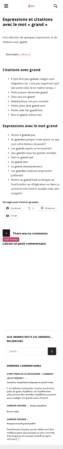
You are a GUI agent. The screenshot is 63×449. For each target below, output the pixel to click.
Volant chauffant (38, 405)
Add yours (11, 239)
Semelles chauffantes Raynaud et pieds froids (30, 382)
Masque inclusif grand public (21, 423)
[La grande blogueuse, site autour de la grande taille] (31, 6)
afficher (25, 54)
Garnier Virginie (16, 405)
